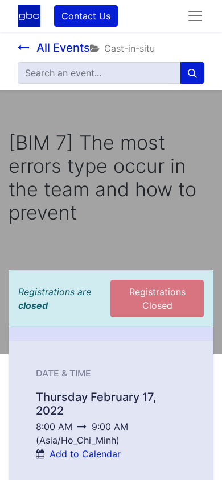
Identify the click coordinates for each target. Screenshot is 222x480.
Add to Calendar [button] (85, 454)
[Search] (192, 73)
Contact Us (85, 16)
